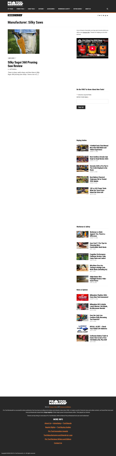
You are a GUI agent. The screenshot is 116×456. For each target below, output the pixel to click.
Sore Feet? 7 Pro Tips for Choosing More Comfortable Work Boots (98, 245)
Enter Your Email (83, 97)
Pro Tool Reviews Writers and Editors (58, 439)
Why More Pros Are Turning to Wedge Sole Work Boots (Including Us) (98, 267)
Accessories (51, 9)
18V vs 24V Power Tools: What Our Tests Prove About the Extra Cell (98, 190)
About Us (88, 9)
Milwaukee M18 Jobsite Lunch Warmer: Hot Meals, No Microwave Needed (99, 306)
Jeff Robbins (13, 69)
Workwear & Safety (64, 9)
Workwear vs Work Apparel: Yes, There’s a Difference (97, 234)
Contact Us (58, 443)
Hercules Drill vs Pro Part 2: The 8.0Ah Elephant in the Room (99, 168)
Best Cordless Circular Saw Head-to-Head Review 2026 (99, 158)
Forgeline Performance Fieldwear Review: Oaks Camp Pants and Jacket (98, 256)
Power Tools (20, 9)
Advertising (57, 423)
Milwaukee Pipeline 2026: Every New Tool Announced (99, 296)
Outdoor (41, 9)
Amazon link (86, 32)
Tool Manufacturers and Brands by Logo (58, 435)
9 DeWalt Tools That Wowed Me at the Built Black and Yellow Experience (99, 148)
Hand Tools (31, 9)
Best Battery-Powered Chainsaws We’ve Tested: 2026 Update (98, 179)
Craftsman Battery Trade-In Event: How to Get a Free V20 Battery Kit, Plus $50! (99, 338)
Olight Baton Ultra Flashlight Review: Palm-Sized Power (98, 279)
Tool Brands (67, 423)
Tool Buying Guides (64, 427)
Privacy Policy (53, 407)
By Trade (10, 9)
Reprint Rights (50, 427)
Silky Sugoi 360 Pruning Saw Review (22, 64)
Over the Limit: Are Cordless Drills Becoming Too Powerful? (98, 317)
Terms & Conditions (65, 407)
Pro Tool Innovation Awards (58, 431)
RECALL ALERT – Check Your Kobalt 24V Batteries (98, 328)
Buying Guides (77, 9)
